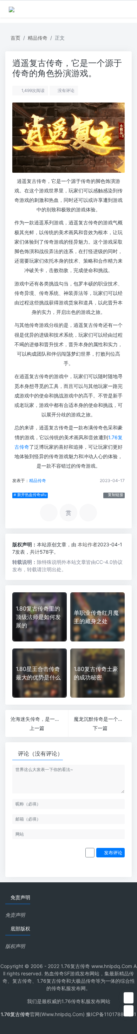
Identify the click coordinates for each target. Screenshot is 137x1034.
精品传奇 (37, 38)
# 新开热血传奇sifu (30, 495)
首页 (15, 38)
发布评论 (112, 852)
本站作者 (87, 544)
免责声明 (15, 915)
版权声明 (15, 946)
